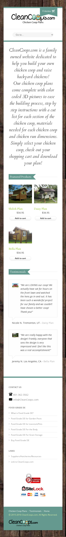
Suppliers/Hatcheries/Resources (26, 456)
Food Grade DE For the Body (24, 429)
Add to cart (20, 218)
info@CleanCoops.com (26, 399)
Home (47, 511)
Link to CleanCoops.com (22, 461)
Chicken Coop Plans (18, 511)
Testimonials (35, 511)
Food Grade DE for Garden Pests (26, 418)
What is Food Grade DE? (22, 413)
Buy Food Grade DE (20, 440)
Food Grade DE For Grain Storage (26, 434)
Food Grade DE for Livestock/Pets (26, 424)
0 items (46, 11)
